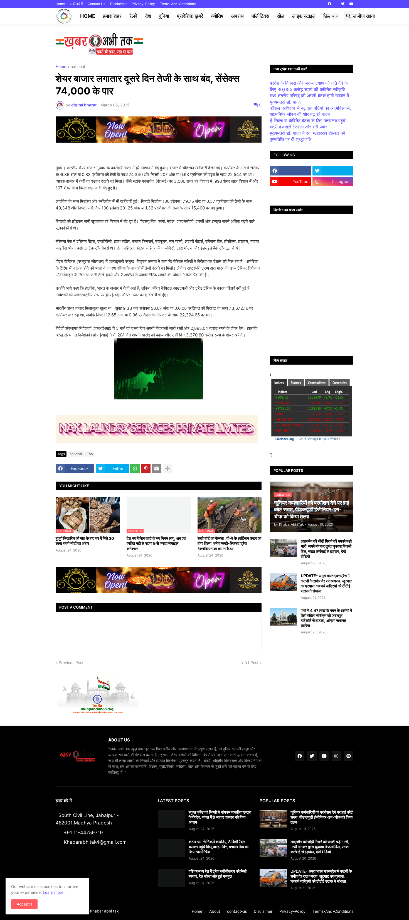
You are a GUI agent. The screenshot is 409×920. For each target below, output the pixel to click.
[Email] (156, 468)
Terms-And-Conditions (178, 4)
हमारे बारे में (76, 4)
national (78, 67)
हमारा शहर (112, 16)
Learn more (53, 892)
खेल (280, 16)
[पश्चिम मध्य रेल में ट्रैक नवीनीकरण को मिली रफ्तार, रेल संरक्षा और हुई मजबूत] (171, 878)
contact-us (237, 911)
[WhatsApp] (135, 468)
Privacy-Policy (143, 4)
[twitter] (342, 4)
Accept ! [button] (24, 904)
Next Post (249, 662)
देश (148, 16)
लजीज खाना (364, 16)
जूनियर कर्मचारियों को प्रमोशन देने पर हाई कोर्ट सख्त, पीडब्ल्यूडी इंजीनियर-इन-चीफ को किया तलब (321, 817)
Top (90, 454)
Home (60, 4)
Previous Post (71, 662)
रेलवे (133, 16)
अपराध (237, 16)
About (214, 911)
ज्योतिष (217, 16)
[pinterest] (348, 756)
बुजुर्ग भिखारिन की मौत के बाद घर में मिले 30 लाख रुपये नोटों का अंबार (85, 541)
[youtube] (351, 4)
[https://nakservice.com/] (290, 192)
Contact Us (96, 4)
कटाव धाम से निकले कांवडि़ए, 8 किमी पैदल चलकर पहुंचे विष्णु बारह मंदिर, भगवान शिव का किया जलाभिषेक (218, 846)
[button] (335, 16)
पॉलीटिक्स (260, 16)
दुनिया (164, 16)
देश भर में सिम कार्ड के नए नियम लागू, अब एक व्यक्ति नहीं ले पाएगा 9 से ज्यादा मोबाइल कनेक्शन (156, 543)
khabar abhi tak (104, 911)
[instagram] (336, 756)
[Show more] (167, 468)
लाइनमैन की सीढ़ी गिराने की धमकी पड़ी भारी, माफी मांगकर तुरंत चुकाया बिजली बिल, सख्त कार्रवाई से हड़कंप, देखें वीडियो (326, 549)
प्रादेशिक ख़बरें (190, 16)
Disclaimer (118, 4)
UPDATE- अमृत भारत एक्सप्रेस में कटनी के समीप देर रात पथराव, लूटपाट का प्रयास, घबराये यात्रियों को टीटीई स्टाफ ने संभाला (326, 583)
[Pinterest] (146, 468)
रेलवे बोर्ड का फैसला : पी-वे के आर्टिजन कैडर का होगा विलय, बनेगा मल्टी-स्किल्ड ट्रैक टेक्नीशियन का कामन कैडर (229, 543)
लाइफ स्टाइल (304, 16)
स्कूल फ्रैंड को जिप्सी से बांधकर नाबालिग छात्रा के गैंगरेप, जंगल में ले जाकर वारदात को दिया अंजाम (220, 817)
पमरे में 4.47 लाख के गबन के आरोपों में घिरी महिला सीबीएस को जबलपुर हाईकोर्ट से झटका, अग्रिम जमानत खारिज (326, 618)
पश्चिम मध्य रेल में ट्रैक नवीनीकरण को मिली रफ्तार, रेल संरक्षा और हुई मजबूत (218, 873)
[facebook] (329, 4)
